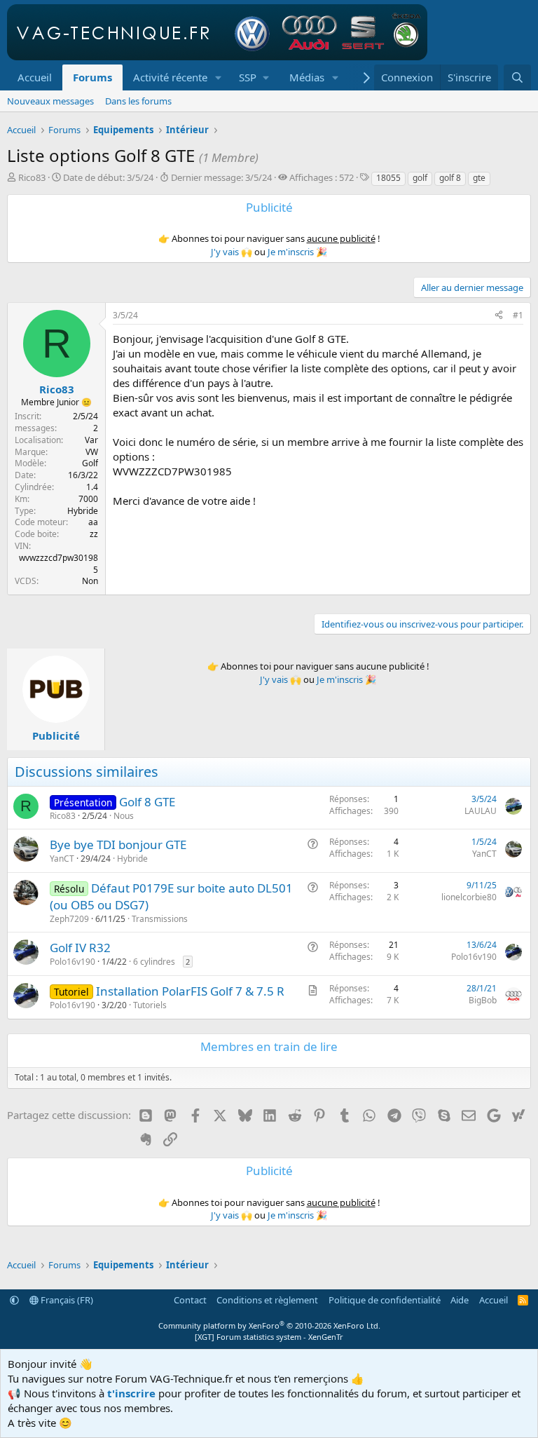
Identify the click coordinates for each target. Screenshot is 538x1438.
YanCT (62, 858)
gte (479, 178)
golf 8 (450, 178)
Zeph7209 (69, 919)
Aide (459, 1300)
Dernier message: (221, 177)
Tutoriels (150, 1005)
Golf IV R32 (80, 948)
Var (91, 440)
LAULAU (480, 811)
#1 (518, 315)
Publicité (56, 735)
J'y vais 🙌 (231, 251)
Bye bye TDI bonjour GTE (118, 844)
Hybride (132, 858)
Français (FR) (66, 1300)
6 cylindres (154, 962)
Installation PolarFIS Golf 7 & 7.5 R (190, 991)
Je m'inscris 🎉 (297, 251)
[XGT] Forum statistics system (269, 1336)
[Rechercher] (517, 77)
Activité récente (170, 77)
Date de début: (108, 177)
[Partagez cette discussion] (499, 316)
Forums (92, 77)
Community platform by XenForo (269, 1325)
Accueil (35, 77)
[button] (218, 77)
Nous (123, 816)
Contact (190, 1300)
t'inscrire (131, 1393)
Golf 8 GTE (147, 802)
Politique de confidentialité (385, 1300)
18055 (388, 178)
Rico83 (32, 177)
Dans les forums (138, 101)
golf (420, 178)
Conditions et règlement (267, 1300)
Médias (306, 77)
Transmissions (160, 919)
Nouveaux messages (50, 101)
